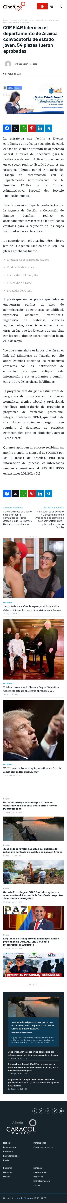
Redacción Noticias (22, 1032)
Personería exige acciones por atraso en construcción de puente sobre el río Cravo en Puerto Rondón (30, 805)
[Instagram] (41, 1110)
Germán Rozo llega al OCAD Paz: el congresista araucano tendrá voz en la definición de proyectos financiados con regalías (33, 895)
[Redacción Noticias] (9, 64)
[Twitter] (54, 1110)
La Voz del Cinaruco (23, 1198)
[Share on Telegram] (48, 128)
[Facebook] (34, 1110)
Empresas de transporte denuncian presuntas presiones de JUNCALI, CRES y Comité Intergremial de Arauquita (31, 941)
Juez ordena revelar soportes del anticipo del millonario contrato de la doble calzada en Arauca (32, 850)
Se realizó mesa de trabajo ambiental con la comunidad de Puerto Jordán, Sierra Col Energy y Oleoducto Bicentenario (17, 517)
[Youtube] (61, 1110)
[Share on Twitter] (15, 128)
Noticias (13, 20)
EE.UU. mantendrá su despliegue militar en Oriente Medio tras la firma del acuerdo (32, 769)
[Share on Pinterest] (32, 128)
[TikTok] (48, 1110)
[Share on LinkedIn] (40, 128)
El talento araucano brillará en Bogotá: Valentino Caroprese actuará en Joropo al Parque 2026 (31, 688)
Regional (7, 798)
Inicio (5, 20)
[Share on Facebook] (7, 128)
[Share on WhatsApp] (23, 128)
